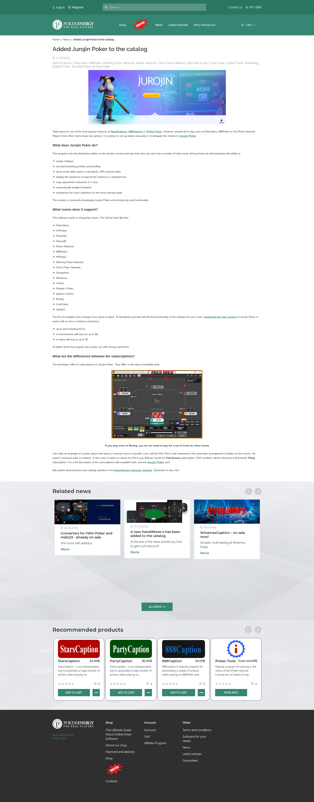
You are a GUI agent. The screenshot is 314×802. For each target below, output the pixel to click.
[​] (141, 25)
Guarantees (190, 760)
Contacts (112, 781)
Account (150, 730)
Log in (59, 7)
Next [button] (258, 491)
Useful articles (178, 25)
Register (76, 7)
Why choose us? (205, 25)
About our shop (116, 745)
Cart (250, 25)
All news (155, 606)
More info (231, 692)
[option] (87, 527)
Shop (122, 25)
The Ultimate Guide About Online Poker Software (119, 734)
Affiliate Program (155, 743)
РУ (251, 7)
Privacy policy (60, 738)
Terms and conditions (63, 734)
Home (56, 39)
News (159, 25)
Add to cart (74, 692)
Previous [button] (248, 491)
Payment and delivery (120, 752)
